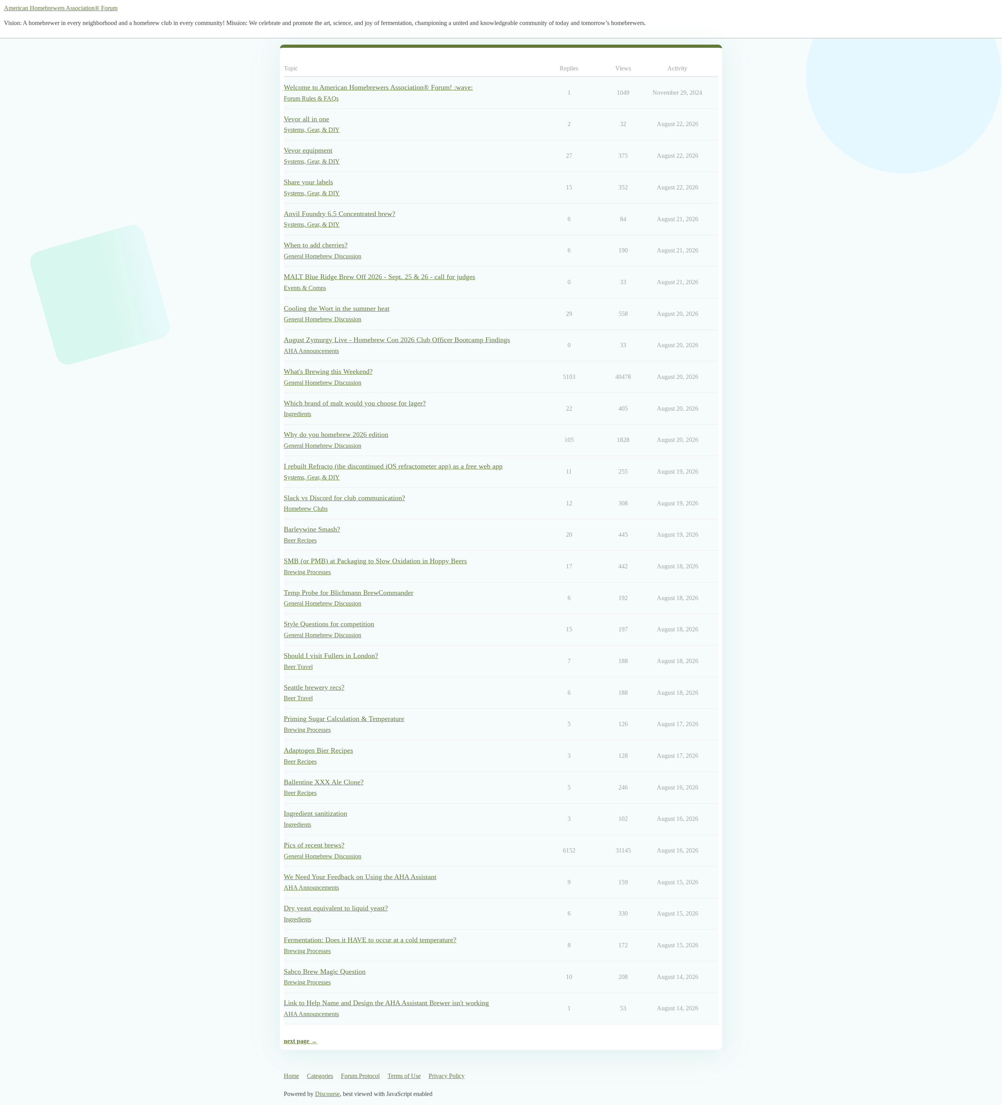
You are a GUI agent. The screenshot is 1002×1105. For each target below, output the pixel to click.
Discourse (327, 1094)
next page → (300, 1041)
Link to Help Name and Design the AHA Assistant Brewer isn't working (386, 1003)
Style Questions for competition (329, 624)
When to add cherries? (316, 245)
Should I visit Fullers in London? (331, 656)
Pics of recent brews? (314, 845)
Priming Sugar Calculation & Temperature (344, 719)
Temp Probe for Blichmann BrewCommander (348, 593)
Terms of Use (404, 1076)
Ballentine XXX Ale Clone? (324, 782)
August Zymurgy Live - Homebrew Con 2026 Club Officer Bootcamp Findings (397, 340)
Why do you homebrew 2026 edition (336, 434)
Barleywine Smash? (312, 529)
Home (291, 1076)
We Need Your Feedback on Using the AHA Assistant (360, 877)
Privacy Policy (447, 1076)
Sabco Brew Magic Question (325, 971)
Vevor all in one (306, 119)
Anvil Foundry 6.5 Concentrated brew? (339, 214)
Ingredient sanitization (315, 813)
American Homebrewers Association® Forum (60, 8)
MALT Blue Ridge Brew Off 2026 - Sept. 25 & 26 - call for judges (379, 277)
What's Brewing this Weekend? (328, 371)
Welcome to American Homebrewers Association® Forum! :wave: (378, 87)
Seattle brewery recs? (314, 687)
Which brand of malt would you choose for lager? (355, 403)
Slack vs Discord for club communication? (344, 498)
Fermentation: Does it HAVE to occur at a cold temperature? (370, 940)
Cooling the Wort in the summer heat (336, 308)
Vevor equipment (308, 150)
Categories (320, 1076)
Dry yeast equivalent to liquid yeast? (336, 908)
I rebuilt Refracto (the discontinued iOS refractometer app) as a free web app (393, 466)
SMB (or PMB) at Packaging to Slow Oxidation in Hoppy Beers (375, 561)
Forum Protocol (360, 1076)
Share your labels (308, 182)
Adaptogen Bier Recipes (318, 750)
